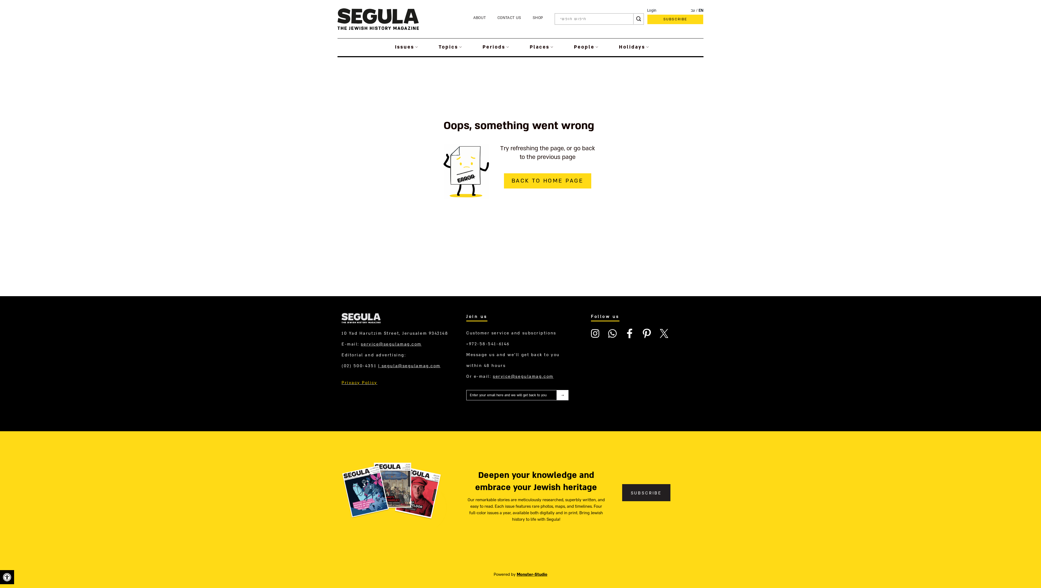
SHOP (538, 17)
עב (693, 10)
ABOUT (479, 17)
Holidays (632, 47)
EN (701, 10)
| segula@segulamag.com (409, 366)
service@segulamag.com (391, 344)
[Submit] (639, 19)
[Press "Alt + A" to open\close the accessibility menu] (7, 577)
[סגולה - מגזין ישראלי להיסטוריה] (378, 19)
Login (651, 10)
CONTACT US (509, 17)
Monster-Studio (532, 574)
